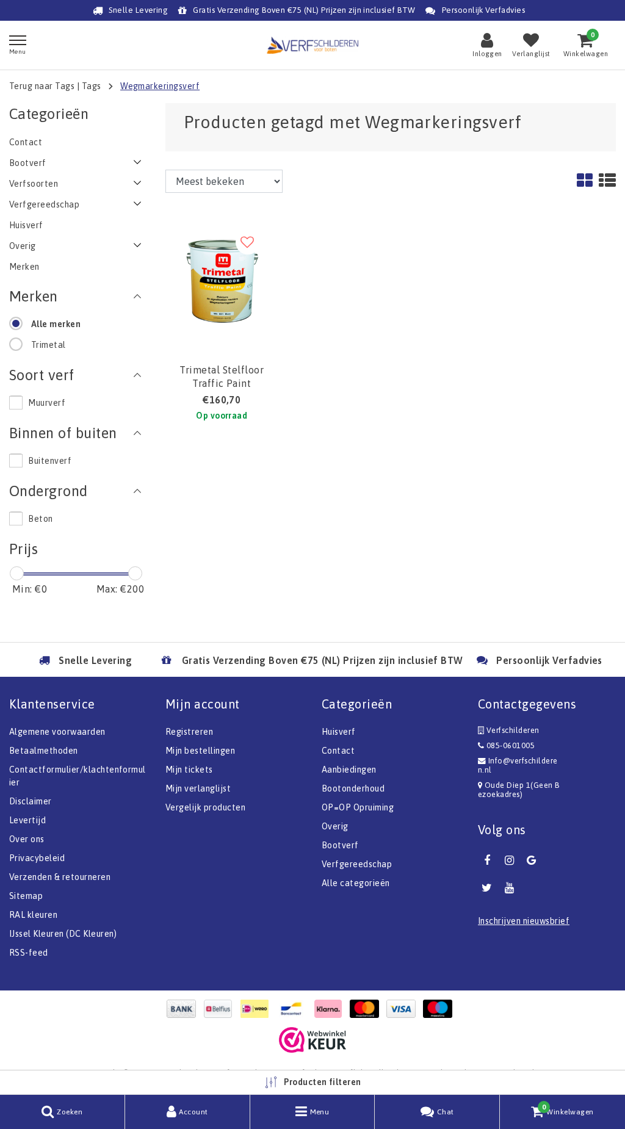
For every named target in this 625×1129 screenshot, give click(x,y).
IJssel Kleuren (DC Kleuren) (63, 934)
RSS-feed (28, 953)
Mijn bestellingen (200, 751)
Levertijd (27, 820)
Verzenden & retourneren (59, 877)
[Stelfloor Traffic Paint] (222, 275)
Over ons (27, 839)
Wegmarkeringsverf (160, 86)
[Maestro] (440, 1009)
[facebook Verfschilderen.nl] (487, 860)
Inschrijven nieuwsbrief (523, 921)
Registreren (189, 732)
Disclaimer (30, 801)
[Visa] (404, 1009)
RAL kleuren (33, 915)
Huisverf (339, 732)
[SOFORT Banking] (330, 1009)
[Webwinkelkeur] (312, 1040)
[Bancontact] (294, 1009)
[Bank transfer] (184, 1009)
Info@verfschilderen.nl (518, 765)
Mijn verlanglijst (198, 788)
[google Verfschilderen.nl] (531, 860)
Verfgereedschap (357, 864)
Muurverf (46, 403)
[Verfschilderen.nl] (312, 45)
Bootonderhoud (353, 788)
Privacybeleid (37, 858)
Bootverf (340, 845)
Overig (335, 826)
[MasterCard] (367, 1009)
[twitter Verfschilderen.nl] (487, 888)
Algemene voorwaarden (57, 732)
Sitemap (26, 896)
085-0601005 (509, 745)
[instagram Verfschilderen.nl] (509, 860)
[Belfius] (221, 1009)
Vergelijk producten (205, 807)
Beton (40, 519)
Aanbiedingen (349, 769)
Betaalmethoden (43, 751)
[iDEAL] (257, 1009)
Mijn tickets (189, 769)
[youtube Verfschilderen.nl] (509, 888)
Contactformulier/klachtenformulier (77, 776)
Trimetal (48, 345)
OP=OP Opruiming (358, 807)
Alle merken (56, 324)
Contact (338, 751)
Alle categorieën (356, 883)
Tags (91, 86)
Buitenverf (49, 461)
